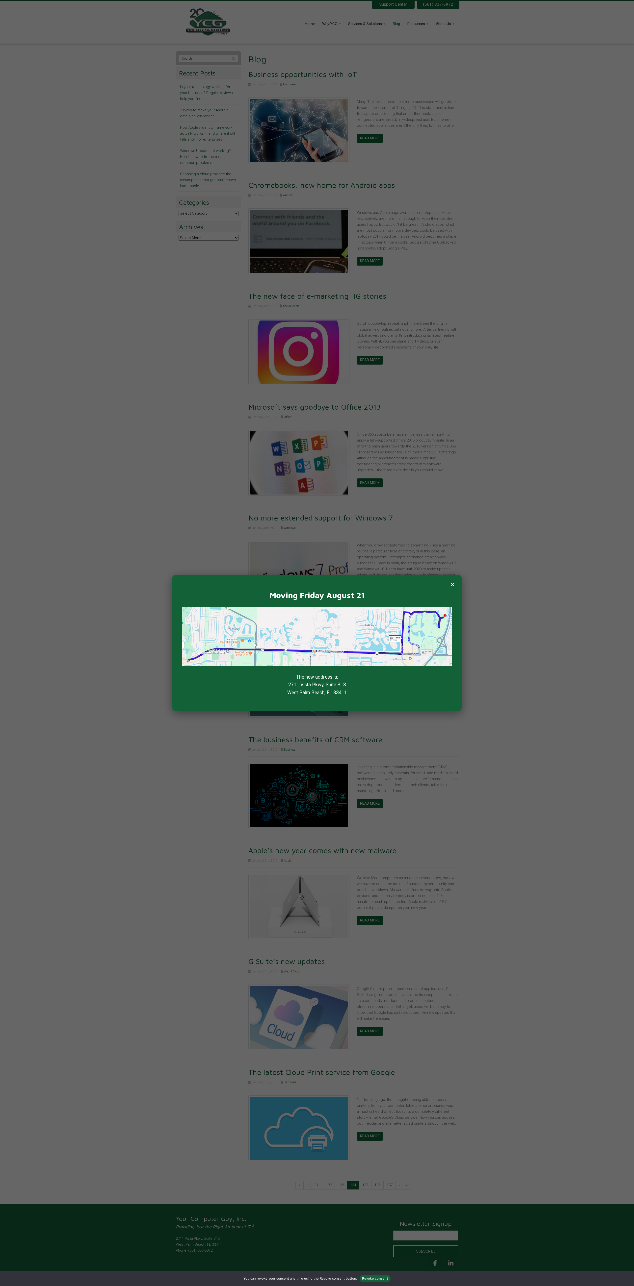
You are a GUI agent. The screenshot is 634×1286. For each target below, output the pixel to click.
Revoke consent (375, 1278)
